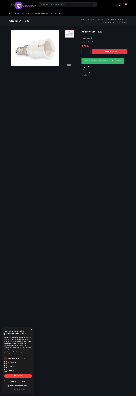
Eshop (23, 13)
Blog (29, 13)
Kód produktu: (86, 67)
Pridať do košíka (111, 51)
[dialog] (18, 360)
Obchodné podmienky (18, 389)
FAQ (51, 13)
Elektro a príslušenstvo (95, 19)
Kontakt (58, 13)
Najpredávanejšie (41, 13)
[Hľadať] (95, 4)
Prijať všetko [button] (18, 376)
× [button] (31, 329)
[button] (120, 5)
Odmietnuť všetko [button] (18, 381)
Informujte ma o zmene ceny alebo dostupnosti (103, 61)
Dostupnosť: (86, 72)
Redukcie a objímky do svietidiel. (116, 22)
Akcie (17, 13)
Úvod (11, 13)
